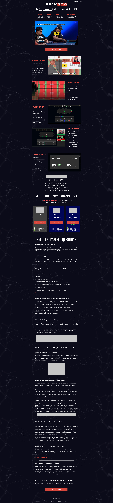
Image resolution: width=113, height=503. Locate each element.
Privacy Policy (52, 501)
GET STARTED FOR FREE (56, 49)
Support (66, 501)
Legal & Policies (60, 501)
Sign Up (76, 1)
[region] (56, 33)
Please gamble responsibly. (56, 498)
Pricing (46, 501)
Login (80, 1)
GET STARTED (56, 222)
